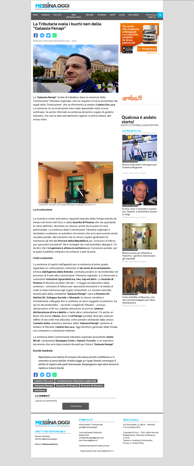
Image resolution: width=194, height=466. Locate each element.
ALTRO (122, 15)
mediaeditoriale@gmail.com (91, 438)
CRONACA (46, 15)
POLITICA (57, 15)
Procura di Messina (92, 385)
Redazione (37, 41)
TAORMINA (101, 15)
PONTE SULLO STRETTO (152, 16)
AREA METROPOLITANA (73, 16)
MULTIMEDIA (133, 15)
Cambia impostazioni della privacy (94, 446)
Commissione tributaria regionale (76, 380)
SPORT (112, 15)
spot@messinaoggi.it (88, 427)
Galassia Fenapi (43, 385)
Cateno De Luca (43, 380)
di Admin (142, 173)
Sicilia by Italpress (130, 249)
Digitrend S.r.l (107, 451)
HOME (35, 15)
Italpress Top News (130, 161)
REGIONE (90, 15)
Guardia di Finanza (67, 385)
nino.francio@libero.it (88, 440)
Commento (40, 408)
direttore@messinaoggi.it (46, 439)
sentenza (39, 390)
